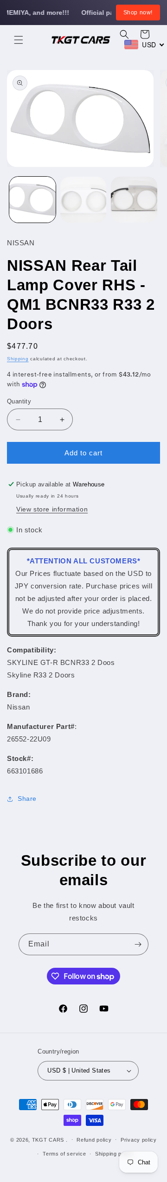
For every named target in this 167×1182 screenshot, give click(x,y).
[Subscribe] (138, 944)
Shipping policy (114, 1153)
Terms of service (64, 1153)
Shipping (18, 358)
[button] (18, 40)
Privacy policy (139, 1140)
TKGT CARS (48, 1139)
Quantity (19, 401)
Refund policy (94, 1140)
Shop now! (138, 12)
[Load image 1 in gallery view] (32, 200)
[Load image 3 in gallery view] (134, 200)
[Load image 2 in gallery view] (83, 200)
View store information (52, 509)
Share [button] (27, 798)
